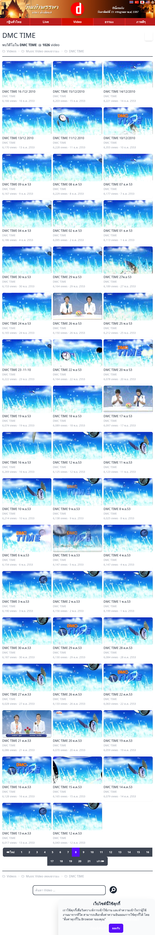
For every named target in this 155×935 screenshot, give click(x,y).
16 (147, 852)
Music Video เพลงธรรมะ (43, 51)
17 (51, 861)
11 (101, 852)
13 (119, 852)
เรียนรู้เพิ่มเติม (99, 928)
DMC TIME (76, 51)
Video (77, 22)
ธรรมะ (109, 22)
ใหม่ (12, 852)
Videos (11, 51)
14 (129, 852)
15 (138, 852)
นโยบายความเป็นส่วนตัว (122, 919)
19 (70, 861)
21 (89, 861)
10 (92, 852)
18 (61, 861)
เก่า (99, 861)
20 (79, 861)
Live (46, 22)
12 (110, 852)
